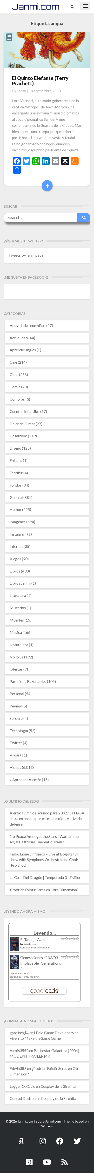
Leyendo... (45, 933)
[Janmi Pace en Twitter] (77, 1138)
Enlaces (16, 460)
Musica (16, 632)
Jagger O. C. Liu (22, 1086)
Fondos (16, 485)
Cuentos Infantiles (25, 411)
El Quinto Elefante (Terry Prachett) (40, 80)
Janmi (21, 91)
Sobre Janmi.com (48, 1121)
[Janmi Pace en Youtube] (47, 1159)
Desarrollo (18, 435)
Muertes (17, 620)
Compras (17, 399)
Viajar (15, 755)
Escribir (16, 472)
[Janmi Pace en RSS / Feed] (65, 1159)
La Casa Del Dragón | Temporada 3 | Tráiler (45, 877)
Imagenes (18, 521)
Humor (15, 509)
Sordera (16, 718)
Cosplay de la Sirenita (58, 1086)
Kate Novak (29, 944)
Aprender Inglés (23, 349)
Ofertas (16, 669)
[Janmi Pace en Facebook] (59, 1138)
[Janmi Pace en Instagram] (43, 1138)
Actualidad (19, 337)
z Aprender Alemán (25, 779)
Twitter (16, 742)
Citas (14, 374)
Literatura (18, 595)
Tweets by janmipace (25, 255)
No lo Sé (16, 657)
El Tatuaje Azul (32, 939)
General (16, 497)
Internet (16, 546)
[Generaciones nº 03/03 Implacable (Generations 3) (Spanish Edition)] (14, 963)
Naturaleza (19, 644)
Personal (17, 693)
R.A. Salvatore (20, 973)
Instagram (18, 534)
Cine (13, 362)
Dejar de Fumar (22, 423)
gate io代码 (19, 1032)
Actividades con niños (28, 325)
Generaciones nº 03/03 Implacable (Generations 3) (40, 963)
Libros (15, 571)
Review (16, 706)
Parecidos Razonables (28, 681)
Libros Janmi (20, 583)
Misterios (18, 607)
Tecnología (19, 730)
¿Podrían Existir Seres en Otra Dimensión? (44, 889)
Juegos (15, 558)
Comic (15, 386)
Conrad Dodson (23, 1098)
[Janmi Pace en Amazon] (21, 1138)
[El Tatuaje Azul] (14, 946)
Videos (15, 767)
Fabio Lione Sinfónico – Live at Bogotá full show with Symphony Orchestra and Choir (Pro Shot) (44, 859)
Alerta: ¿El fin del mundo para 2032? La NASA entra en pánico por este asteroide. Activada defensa (47, 818)
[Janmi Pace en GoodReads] (29, 1159)
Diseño (15, 448)
